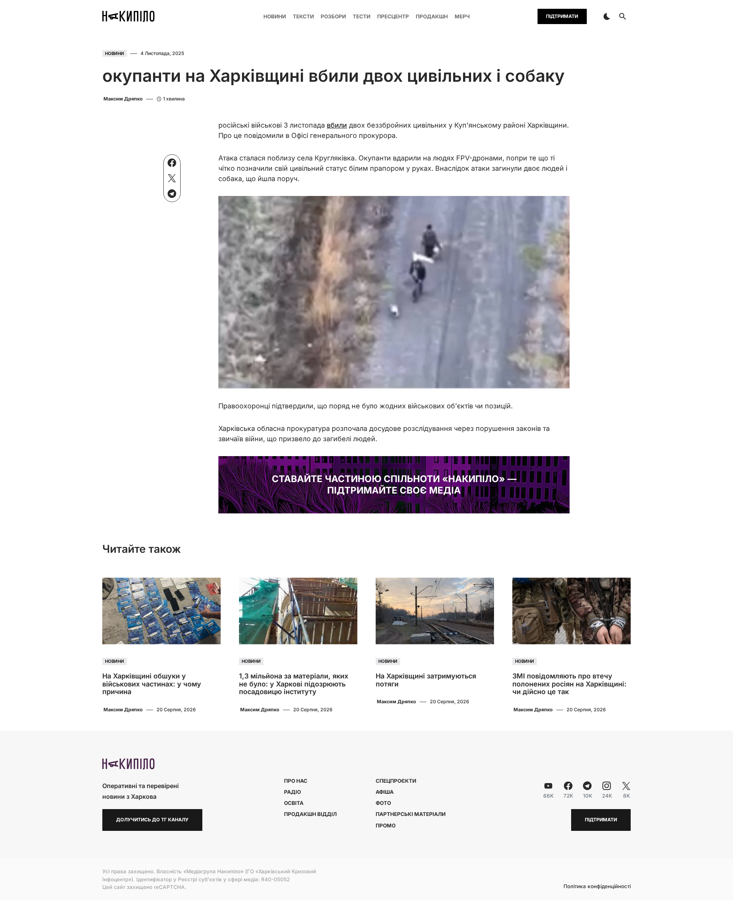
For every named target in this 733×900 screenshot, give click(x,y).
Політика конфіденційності (597, 886)
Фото (383, 803)
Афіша (385, 792)
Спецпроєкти (396, 781)
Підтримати (562, 16)
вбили (337, 125)
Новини (114, 53)
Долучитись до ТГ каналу (152, 819)
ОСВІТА (294, 803)
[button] (607, 16)
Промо (386, 825)
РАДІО (292, 792)
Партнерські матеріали (411, 814)
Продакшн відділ (310, 814)
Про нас (295, 781)
